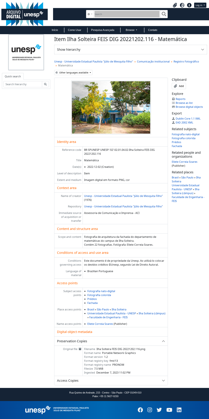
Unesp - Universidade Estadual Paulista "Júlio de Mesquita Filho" (93, 61)
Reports (180, 99)
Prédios (92, 299)
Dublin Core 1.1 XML (188, 118)
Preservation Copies (72, 341)
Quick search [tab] (13, 76)
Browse (130, 30)
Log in (199, 5)
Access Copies (68, 380)
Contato (152, 30)
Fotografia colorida (99, 295)
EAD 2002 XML (184, 122)
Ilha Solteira (119, 309)
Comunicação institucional (153, 61)
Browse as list (184, 103)
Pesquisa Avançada (102, 30)
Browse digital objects (189, 107)
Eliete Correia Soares (100, 324)
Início (55, 30)
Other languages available (74, 72)
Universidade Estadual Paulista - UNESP (111, 313)
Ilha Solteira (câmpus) (152, 313)
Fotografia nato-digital (101, 291)
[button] (174, 5)
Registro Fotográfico (186, 61)
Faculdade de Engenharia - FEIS (108, 317)
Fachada (92, 303)
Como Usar (74, 30)
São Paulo (103, 309)
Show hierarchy (68, 49)
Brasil (90, 309)
